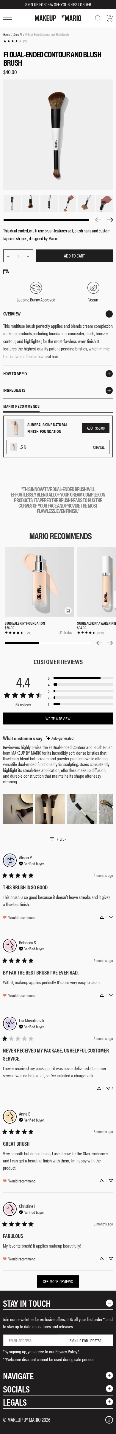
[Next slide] (110, 643)
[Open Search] (98, 18)
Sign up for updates (85, 1340)
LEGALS (15, 1401)
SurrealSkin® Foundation (25, 623)
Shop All (17, 34)
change (99, 447)
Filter (61, 839)
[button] (68, 610)
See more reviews (58, 1281)
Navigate (18, 1375)
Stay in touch (27, 1303)
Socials (16, 1388)
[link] (15, 41)
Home (6, 34)
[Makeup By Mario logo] (58, 18)
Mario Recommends (21, 406)
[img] (60, 738)
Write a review (58, 718)
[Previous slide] (99, 643)
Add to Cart (74, 255)
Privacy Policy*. (67, 1351)
